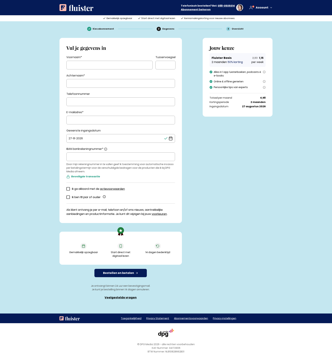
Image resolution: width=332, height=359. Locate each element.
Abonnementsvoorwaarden (191, 318)
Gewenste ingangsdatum (83, 131)
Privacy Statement (157, 318)
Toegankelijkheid (131, 318)
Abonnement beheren (196, 9)
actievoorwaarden (112, 189)
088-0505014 (226, 5)
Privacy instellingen (224, 318)
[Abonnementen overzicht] (76, 7)
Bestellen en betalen (118, 273)
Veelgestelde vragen (121, 297)
